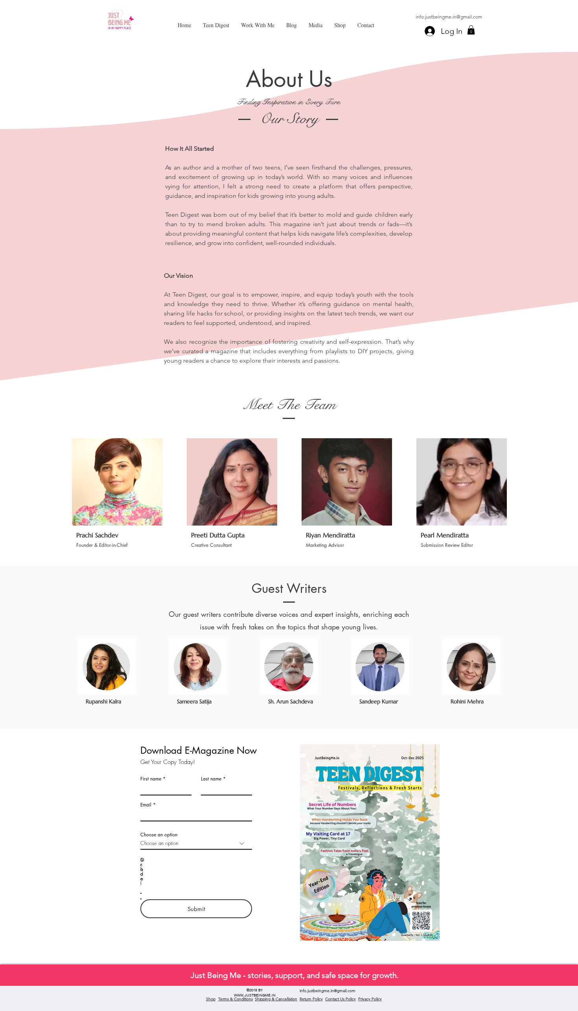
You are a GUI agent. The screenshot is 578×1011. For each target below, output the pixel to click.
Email (145, 805)
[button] (471, 30)
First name (150, 779)
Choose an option (158, 834)
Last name (211, 779)
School (141, 872)
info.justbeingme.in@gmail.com (449, 17)
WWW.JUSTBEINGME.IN (255, 995)
